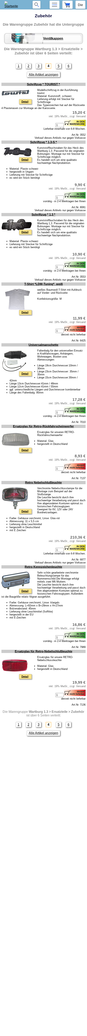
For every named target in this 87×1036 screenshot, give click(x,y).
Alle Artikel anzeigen (43, 74)
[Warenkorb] (67, 5)
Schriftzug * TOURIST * (43, 84)
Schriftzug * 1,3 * (43, 214)
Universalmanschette (43, 344)
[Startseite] (12, 4)
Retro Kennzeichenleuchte (43, 566)
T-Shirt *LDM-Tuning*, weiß (43, 284)
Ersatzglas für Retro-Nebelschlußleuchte (43, 651)
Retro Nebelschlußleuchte (43, 482)
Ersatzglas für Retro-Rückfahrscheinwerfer (43, 426)
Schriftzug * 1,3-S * (43, 142)
